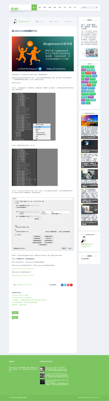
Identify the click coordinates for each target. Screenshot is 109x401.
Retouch (90, 96)
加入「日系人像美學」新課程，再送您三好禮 (89, 27)
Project (84, 96)
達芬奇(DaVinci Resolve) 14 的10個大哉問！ (89, 151)
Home (34, 7)
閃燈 (39, 7)
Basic (87, 66)
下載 (70, 7)
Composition (90, 69)
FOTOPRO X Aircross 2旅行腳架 (21, 297)
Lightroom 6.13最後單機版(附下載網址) (90, 186)
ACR (83, 66)
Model (83, 84)
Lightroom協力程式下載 (88, 137)
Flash (93, 72)
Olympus (84, 87)
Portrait (92, 93)
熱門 (65, 7)
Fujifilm (89, 75)
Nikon (93, 84)
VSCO (83, 102)
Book (92, 66)
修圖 (45, 7)
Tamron (93, 99)
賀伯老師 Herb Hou (88, 244)
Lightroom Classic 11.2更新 (20, 295)
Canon (83, 69)
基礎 (55, 7)
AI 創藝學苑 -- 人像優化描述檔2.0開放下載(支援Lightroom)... (30, 300)
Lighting (92, 78)
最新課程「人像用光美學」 (20, 305)
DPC (75, 7)
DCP (83, 72)
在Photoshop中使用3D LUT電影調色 (89, 223)
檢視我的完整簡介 (86, 246)
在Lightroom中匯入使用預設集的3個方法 (56, 373)
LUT (83, 78)
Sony (83, 99)
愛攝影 (15, 8)
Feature (24, 284)
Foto (83, 75)
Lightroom (29, 284)
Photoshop (85, 93)
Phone (83, 90)
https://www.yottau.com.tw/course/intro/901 (23, 268)
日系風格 (18, 284)
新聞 (60, 7)
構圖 (50, 7)
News (88, 84)
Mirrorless (93, 81)
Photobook (90, 90)
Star (88, 99)
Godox (94, 75)
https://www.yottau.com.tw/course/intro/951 (23, 275)
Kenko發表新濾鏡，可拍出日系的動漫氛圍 (24, 302)
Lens (87, 78)
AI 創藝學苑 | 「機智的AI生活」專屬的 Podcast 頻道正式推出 (90, 165)
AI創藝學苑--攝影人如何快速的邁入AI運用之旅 (89, 201)
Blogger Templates (93, 397)
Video (88, 102)
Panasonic (91, 87)
